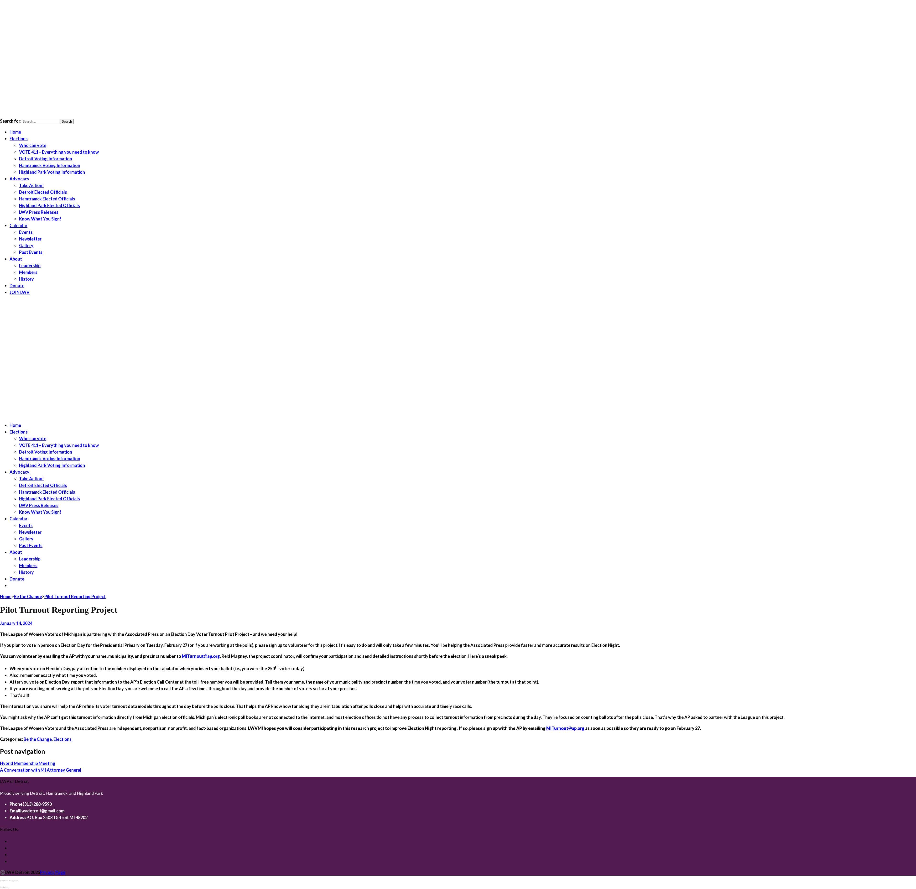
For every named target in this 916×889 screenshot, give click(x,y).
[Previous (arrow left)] (2, 887)
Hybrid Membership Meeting (27, 763)
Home (15, 132)
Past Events (30, 252)
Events (26, 232)
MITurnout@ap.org (201, 656)
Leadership (30, 265)
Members (28, 272)
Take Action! (31, 185)
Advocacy (19, 178)
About (16, 258)
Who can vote (32, 145)
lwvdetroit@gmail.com (42, 810)
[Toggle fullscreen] (6, 880)
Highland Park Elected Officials (49, 205)
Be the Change (38, 739)
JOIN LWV (20, 292)
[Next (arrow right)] (6, 887)
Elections (19, 138)
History (26, 279)
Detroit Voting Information (45, 158)
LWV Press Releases (38, 212)
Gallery (26, 245)
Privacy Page (52, 872)
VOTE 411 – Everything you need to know (59, 152)
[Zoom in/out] (2, 880)
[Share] (11, 880)
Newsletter (30, 238)
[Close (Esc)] (15, 880)
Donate (17, 285)
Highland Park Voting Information (52, 172)
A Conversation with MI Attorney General (40, 770)
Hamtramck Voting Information (49, 165)
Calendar (18, 225)
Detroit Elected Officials (43, 192)
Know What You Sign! (40, 218)
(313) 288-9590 (37, 804)
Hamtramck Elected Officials (47, 198)
